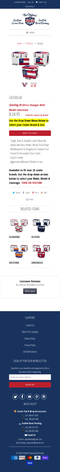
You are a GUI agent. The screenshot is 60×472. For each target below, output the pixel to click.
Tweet (18, 192)
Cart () (42, 2)
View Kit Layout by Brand (37, 115)
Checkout (30, 6)
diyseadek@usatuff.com (35, 442)
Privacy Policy (30, 345)
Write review (30, 291)
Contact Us (30, 325)
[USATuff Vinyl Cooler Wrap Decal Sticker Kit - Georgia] (30, 65)
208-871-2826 (33, 415)
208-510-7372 (33, 427)
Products (29, 43)
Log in (30, 2)
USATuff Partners (30, 351)
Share (28, 192)
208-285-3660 (33, 419)
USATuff (25, 453)
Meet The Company (30, 331)
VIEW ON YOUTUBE (32, 183)
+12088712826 (19, 2)
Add (45, 192)
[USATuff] (30, 20)
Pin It (37, 192)
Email (31, 199)
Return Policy (30, 338)
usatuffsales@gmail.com (33, 439)
